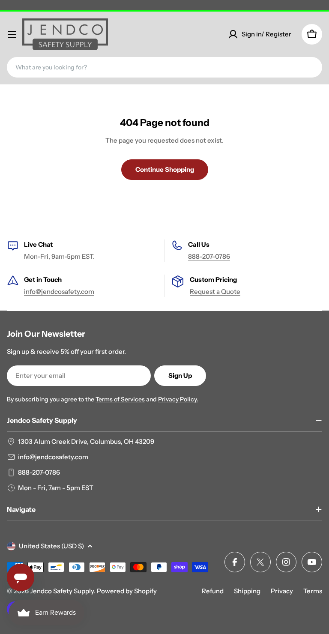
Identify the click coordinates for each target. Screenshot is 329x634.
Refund (213, 591)
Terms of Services (120, 399)
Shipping (247, 591)
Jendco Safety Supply (62, 591)
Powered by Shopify (127, 591)
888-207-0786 (209, 256)
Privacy (282, 591)
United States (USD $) (51, 546)
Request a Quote (215, 291)
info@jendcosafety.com (59, 291)
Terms (312, 591)
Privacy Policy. (178, 399)
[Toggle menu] (12, 34)
